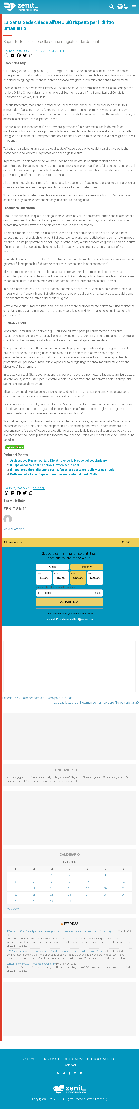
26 (123, 894)
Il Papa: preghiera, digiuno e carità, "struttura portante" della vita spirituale (62, 469)
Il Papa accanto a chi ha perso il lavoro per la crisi (44, 465)
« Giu (9, 908)
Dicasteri (58, 51)
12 (123, 881)
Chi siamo (29, 1059)
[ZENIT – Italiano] (39, 6)
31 (87, 901)
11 (105, 881)
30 (69, 901)
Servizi (79, 1059)
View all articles (13, 529)
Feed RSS (71, 924)
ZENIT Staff (40, 51)
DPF (39, 1059)
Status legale (93, 1059)
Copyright (109, 1059)
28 (33, 901)
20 (15, 894)
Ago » (16, 908)
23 (69, 894)
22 (51, 894)
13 (15, 888)
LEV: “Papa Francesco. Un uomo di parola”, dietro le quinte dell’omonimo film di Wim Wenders (56, 951)
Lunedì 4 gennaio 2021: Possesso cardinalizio (31, 963)
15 (51, 888)
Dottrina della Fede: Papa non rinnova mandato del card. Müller (54, 474)
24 (87, 894)
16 (69, 888)
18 (105, 888)
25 (105, 894)
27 (15, 901)
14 (33, 888)
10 (87, 881)
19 (123, 888)
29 (51, 901)
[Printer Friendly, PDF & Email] (14, 447)
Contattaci (69, 1065)
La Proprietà (65, 1059)
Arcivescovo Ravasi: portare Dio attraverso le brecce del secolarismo (58, 460)
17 (87, 888)
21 (33, 894)
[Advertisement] (69, 670)
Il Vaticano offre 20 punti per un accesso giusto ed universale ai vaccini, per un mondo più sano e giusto (62, 931)
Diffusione (50, 1059)
